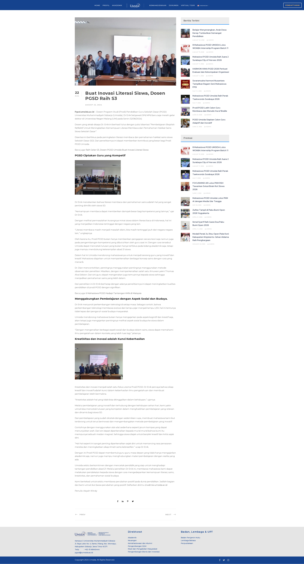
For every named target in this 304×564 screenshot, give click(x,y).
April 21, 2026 (197, 217)
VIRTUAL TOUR (188, 5)
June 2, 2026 (196, 193)
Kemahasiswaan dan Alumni (140, 543)
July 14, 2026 (197, 91)
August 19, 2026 (198, 52)
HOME (97, 5)
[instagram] (228, 560)
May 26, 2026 (196, 205)
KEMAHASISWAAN (157, 5)
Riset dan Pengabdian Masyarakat (142, 549)
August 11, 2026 (198, 64)
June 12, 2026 (197, 126)
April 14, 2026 (197, 229)
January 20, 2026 (198, 244)
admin (211, 40)
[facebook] (219, 560)
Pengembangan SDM (137, 546)
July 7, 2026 (196, 103)
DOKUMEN (173, 5)
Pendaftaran (292, 5)
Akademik (132, 538)
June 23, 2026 (197, 115)
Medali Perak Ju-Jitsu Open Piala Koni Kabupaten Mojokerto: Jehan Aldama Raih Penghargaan (210, 237)
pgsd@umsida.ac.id (84, 552)
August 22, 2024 (93, 105)
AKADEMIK (117, 5)
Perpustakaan (187, 543)
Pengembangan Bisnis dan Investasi (144, 552)
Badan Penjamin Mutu (190, 538)
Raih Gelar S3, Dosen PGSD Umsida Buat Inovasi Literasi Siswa (117, 150)
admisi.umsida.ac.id (157, 485)
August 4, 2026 (198, 76)
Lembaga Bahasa (188, 540)
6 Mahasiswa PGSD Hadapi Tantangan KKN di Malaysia (113, 293)
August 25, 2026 (198, 40)
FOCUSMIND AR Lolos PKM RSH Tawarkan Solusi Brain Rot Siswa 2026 (208, 186)
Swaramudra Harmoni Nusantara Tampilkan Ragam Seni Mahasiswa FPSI (209, 84)
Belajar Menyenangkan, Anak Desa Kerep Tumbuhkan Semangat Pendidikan (209, 33)
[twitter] (224, 560)
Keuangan (132, 540)
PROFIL (106, 5)
